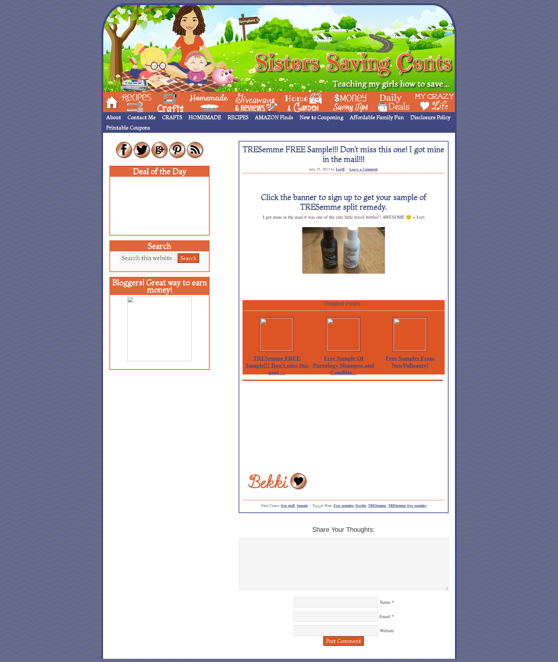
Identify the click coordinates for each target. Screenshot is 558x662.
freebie (361, 505)
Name (385, 602)
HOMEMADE (205, 117)
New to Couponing (321, 117)
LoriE (340, 169)
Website (387, 630)
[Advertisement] (344, 426)
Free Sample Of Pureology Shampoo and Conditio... (343, 365)
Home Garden (297, 102)
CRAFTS (172, 117)
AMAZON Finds (274, 117)
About (113, 117)
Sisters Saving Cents (279, 47)
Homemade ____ (201, 102)
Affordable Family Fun (377, 117)
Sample (302, 505)
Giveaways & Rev (251, 102)
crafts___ (161, 102)
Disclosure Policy (430, 117)
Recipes (130, 102)
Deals (390, 102)
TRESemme (377, 505)
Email (384, 616)
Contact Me (142, 117)
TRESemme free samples (407, 505)
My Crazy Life (424, 102)
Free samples (344, 505)
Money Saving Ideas (349, 102)
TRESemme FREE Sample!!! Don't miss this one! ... (276, 365)
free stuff (288, 505)
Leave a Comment (363, 169)
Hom (110, 102)
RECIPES (238, 117)
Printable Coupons (128, 127)
